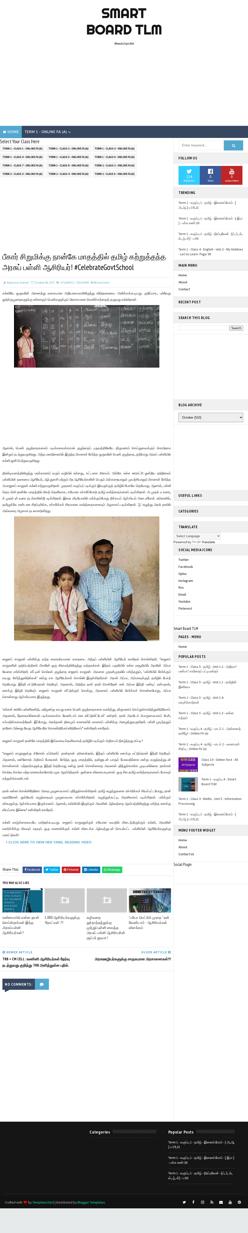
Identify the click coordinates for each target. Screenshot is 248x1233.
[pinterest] (239, 1202)
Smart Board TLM (124, 21)
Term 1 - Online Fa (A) (46, 132)
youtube (184, 601)
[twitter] (184, 1202)
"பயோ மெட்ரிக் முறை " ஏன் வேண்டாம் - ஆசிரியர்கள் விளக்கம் (149, 922)
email (182, 594)
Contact (184, 289)
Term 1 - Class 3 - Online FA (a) (114, 148)
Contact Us (186, 854)
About (182, 282)
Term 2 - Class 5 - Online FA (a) (114, 174)
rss (181, 587)
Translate (208, 542)
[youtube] (230, 1202)
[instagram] (202, 1202)
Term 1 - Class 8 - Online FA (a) (68, 165)
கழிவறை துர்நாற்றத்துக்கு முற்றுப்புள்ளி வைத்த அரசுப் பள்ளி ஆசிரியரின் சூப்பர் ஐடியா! (106, 927)
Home (13, 132)
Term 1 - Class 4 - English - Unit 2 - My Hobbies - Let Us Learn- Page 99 (210, 251)
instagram (185, 580)
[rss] (212, 1202)
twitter (183, 559)
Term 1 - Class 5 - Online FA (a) (68, 157)
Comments (102, 282)
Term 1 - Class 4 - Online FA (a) (22, 157)
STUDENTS (67, 282)
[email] (221, 1202)
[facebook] (193, 1202)
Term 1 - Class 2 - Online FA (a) (68, 148)
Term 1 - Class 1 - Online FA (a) (22, 148)
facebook (185, 566)
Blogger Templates (91, 1202)
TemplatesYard (43, 1202)
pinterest (185, 608)
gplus (182, 573)
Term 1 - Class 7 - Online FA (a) (22, 165)
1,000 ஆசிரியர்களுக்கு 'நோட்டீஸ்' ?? (62, 920)
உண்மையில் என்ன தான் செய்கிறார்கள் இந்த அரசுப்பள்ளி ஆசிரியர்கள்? (20, 925)
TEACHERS (82, 282)
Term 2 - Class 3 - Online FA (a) (22, 174)
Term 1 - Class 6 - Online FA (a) (114, 157)
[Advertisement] (124, 87)
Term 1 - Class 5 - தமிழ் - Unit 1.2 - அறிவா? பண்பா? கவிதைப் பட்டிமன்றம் (207, 669)
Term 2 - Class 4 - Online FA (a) (68, 174)
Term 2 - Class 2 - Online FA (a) (114, 165)
